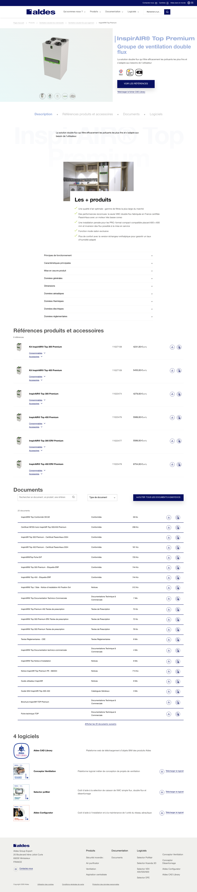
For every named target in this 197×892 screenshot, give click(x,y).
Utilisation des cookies (45, 884)
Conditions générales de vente (73, 884)
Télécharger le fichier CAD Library (131, 92)
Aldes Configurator (43, 813)
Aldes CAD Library (43, 751)
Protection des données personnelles (105, 884)
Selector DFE (143, 878)
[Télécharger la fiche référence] (172, 347)
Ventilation (91, 869)
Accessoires (34, 357)
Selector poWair (42, 792)
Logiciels (156, 114)
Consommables (35, 353)
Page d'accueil (18, 23)
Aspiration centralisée (96, 875)
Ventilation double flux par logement (81, 23)
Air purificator (92, 863)
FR (192, 3)
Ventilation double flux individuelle (51, 23)
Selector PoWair (144, 858)
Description (43, 114)
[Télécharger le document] (158, 517)
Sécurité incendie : (95, 858)
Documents (131, 114)
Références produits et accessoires (87, 114)
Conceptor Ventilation (45, 771)
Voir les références (136, 84)
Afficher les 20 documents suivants (100, 724)
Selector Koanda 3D (146, 863)
